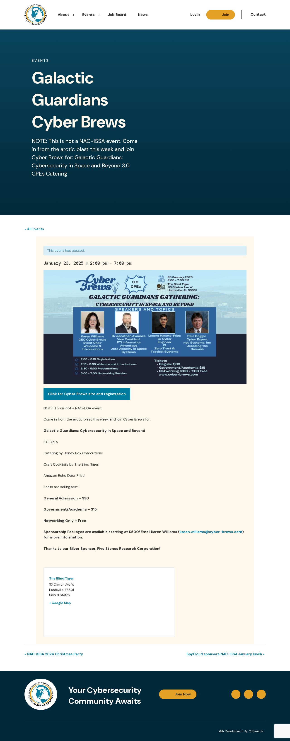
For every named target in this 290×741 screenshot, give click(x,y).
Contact (258, 14)
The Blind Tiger (61, 578)
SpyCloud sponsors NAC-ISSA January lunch (225, 654)
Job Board (117, 14)
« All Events (34, 229)
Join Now (183, 694)
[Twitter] (261, 694)
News (143, 14)
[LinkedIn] (248, 694)
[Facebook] (235, 694)
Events (88, 14)
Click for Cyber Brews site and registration (87, 393)
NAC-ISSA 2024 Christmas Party (53, 654)
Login (195, 14)
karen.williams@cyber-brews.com (211, 531)
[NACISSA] (35, 14)
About (63, 14)
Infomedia (256, 731)
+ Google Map (60, 603)
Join (225, 14)
